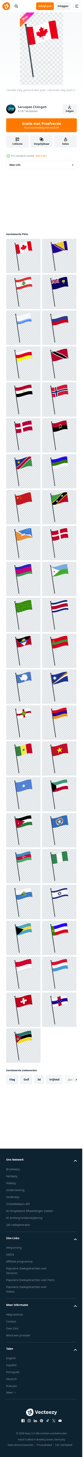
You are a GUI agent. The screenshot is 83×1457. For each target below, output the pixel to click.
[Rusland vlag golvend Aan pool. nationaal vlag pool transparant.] (23, 435)
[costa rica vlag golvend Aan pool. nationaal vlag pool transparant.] (23, 1009)
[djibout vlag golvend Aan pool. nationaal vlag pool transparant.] (23, 938)
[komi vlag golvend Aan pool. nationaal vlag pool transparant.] (23, 722)
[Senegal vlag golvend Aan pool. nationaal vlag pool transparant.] (23, 1261)
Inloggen (63, 6)
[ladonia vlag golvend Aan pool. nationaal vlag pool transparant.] (23, 974)
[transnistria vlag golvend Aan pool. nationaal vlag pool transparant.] (23, 1081)
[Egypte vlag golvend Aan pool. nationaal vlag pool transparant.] (23, 543)
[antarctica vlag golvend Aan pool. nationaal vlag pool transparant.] (23, 1117)
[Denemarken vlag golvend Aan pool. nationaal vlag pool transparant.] (23, 615)
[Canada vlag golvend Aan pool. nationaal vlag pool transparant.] (23, 256)
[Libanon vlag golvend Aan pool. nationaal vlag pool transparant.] (23, 328)
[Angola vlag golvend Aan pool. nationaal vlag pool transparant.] (23, 651)
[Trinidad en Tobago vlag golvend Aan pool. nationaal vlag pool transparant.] (23, 507)
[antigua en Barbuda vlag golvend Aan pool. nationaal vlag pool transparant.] (23, 1045)
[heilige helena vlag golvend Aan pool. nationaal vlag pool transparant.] (23, 363)
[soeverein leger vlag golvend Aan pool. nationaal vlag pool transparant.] (23, 866)
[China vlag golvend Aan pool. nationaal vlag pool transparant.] (23, 758)
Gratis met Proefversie (41, 125)
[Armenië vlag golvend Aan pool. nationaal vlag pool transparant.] (23, 1225)
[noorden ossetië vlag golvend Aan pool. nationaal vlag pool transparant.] (23, 471)
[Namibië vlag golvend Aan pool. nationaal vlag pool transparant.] (23, 686)
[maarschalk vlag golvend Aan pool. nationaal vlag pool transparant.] (23, 1153)
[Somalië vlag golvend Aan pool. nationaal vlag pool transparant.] (23, 1333)
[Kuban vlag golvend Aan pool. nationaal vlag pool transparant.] (23, 902)
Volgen (70, 111)
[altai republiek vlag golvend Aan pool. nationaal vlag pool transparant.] (23, 399)
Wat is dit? (41, 155)
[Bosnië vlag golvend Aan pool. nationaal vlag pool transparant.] (23, 292)
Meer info (14, 165)
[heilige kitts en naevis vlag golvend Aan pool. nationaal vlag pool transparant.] (23, 794)
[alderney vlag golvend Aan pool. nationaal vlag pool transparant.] (23, 1189)
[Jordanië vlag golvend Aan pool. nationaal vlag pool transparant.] (23, 1404)
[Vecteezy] (6, 6)
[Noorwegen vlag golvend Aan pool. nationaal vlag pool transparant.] (23, 579)
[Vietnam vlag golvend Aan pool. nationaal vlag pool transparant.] (23, 1297)
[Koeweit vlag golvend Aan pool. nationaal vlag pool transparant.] (23, 1368)
